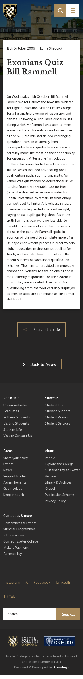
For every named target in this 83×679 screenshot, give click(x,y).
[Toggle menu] (72, 10)
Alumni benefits (14, 483)
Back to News (43, 364)
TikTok (9, 597)
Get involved (12, 489)
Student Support (57, 411)
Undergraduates (15, 405)
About (49, 451)
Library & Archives (58, 483)
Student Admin (56, 417)
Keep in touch (13, 495)
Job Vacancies (13, 535)
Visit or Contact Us (17, 436)
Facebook (42, 583)
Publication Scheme (59, 495)
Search (68, 614)
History (50, 476)
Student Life (12, 430)
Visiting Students (16, 424)
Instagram (11, 583)
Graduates (11, 411)
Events (8, 464)
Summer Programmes (19, 529)
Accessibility (12, 554)
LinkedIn (63, 583)
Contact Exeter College (20, 542)
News (7, 470)
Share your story (15, 458)
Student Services (57, 424)
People (50, 458)
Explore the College (59, 464)
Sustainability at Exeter (62, 470)
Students (52, 398)
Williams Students (16, 417)
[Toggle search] (60, 10)
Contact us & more (17, 516)
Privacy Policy (55, 501)
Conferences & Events (20, 523)
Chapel (50, 489)
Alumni (8, 451)
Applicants (11, 398)
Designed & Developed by (41, 667)
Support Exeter (14, 476)
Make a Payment (16, 548)
